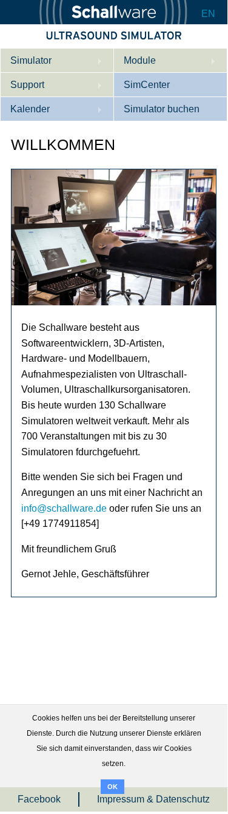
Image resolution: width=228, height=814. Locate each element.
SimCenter (147, 85)
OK (112, 786)
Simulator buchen (162, 109)
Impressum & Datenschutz (153, 799)
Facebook (39, 799)
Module (140, 60)
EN (208, 13)
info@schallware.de (64, 508)
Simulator (31, 60)
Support (27, 85)
